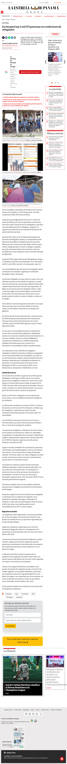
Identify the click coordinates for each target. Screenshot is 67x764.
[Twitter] (3, 37)
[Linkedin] (12, 37)
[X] (31, 12)
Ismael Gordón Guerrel (10, 43)
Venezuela (38, 16)
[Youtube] (41, 12)
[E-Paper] (57, 2)
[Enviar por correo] (15, 37)
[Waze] (35, 721)
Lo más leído (55, 89)
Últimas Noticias (18, 16)
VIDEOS (55, 34)
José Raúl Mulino (49, 16)
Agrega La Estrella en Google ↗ (30, 72)
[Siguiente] (64, 62)
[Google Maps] (31, 721)
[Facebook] (34, 12)
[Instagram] (38, 12)
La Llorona (29, 16)
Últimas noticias (55, 133)
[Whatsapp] (9, 37)
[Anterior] (46, 62)
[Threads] (27, 12)
